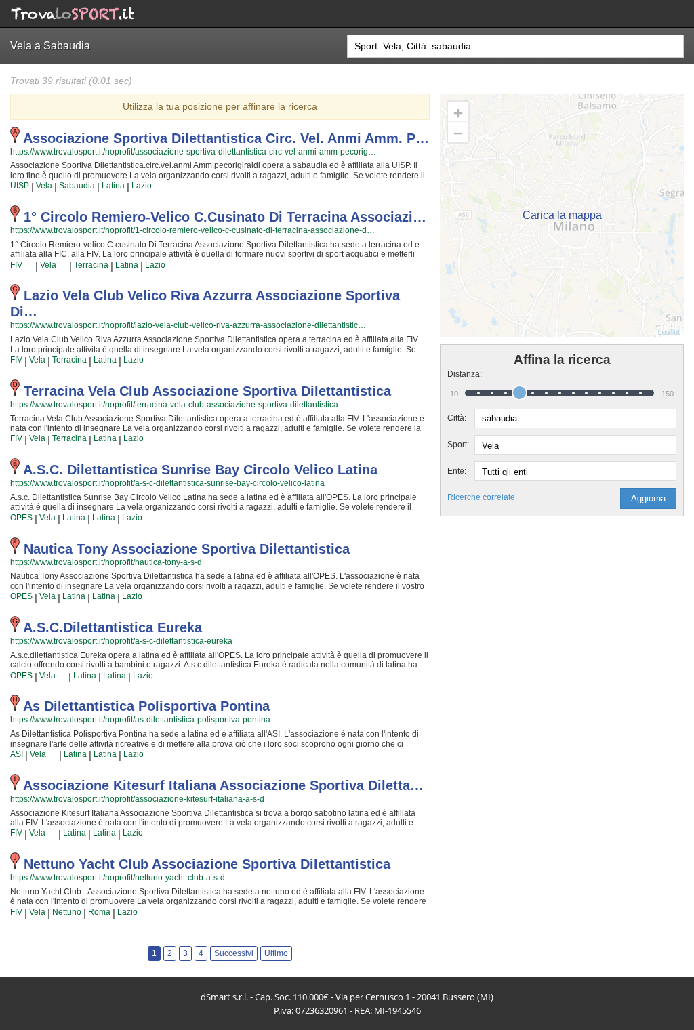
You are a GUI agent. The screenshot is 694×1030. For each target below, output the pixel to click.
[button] (648, 498)
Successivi (233, 953)
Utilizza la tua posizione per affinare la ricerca (220, 106)
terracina (91, 265)
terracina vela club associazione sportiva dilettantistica (207, 391)
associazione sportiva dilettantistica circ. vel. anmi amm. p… (226, 138)
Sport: (458, 444)
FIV (16, 265)
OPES (21, 517)
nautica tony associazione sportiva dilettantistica (187, 548)
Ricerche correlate (481, 497)
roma (99, 912)
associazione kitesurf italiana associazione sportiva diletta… (223, 785)
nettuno (66, 912)
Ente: (456, 471)
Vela (44, 185)
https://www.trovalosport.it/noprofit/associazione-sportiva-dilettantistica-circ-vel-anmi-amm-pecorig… (193, 152)
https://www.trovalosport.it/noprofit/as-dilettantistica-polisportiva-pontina (140, 719)
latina (113, 185)
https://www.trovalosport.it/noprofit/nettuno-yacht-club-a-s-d (117, 877)
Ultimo (276, 953)
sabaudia (77, 185)
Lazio (141, 185)
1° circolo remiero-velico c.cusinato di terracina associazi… (225, 216)
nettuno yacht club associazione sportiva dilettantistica (207, 864)
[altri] (28, 265)
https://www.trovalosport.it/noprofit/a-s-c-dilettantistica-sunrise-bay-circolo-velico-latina (167, 483)
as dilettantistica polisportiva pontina (146, 706)
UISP (19, 185)
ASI (16, 754)
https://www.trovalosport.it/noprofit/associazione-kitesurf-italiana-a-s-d (137, 799)
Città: (456, 418)
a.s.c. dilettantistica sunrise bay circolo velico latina (200, 469)
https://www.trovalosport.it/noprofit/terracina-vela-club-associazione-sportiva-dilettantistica (174, 404)
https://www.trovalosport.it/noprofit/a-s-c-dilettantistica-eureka (121, 641)
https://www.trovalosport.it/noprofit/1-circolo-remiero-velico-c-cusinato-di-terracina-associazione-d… (192, 230)
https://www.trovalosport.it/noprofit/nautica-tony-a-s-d (106, 562)
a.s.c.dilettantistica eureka (112, 627)
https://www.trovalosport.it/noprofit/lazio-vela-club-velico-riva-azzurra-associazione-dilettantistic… (188, 325)
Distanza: (460, 374)
